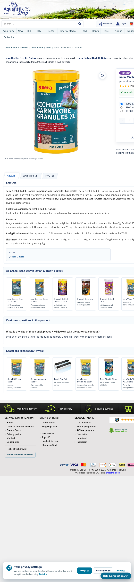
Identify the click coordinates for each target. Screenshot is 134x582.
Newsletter (82, 434)
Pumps (118, 30)
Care (106, 30)
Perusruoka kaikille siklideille (107, 383)
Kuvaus (11, 175)
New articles (48, 433)
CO (39, 30)
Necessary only (103, 570)
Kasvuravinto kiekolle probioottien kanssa (85, 386)
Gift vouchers (84, 422)
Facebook (82, 438)
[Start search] (80, 23)
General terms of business (20, 426)
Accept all (84, 570)
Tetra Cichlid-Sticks (108, 379)
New (20, 30)
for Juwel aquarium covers (61, 383)
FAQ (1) (49, 175)
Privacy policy (14, 434)
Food (84, 30)
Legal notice (13, 442)
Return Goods (14, 430)
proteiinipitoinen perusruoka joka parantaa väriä (60, 306)
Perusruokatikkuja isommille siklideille (38, 306)
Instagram (82, 442)
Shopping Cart (49, 445)
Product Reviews (50, 441)
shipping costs (113, 472)
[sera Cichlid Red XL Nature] (56, 111)
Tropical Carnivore (85, 299)
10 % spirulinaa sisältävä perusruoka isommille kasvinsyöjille (16, 306)
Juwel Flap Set (60, 379)
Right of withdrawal (16, 449)
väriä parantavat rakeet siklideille (106, 306)
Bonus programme (86, 426)
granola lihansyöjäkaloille (14, 386)
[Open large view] (102, 75)
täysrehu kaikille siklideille (37, 386)
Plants (95, 30)
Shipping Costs (49, 426)
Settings (121, 570)
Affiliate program (85, 430)
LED (29, 30)
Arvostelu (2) (30, 175)
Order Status (48, 422)
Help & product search (115, 575)
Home (10, 422)
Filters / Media (68, 30)
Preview (16, 295)
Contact (11, 438)
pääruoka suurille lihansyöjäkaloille (83, 303)
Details (43, 574)
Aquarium (8, 30)
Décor (51, 30)
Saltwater (9, 37)
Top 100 (46, 437)
